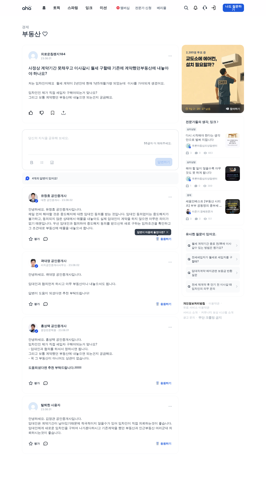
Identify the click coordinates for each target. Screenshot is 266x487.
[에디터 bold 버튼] (31, 162)
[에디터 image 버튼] (51, 162)
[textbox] (100, 134)
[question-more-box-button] (170, 56)
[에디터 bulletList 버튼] (41, 162)
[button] (170, 56)
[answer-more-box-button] (170, 197)
